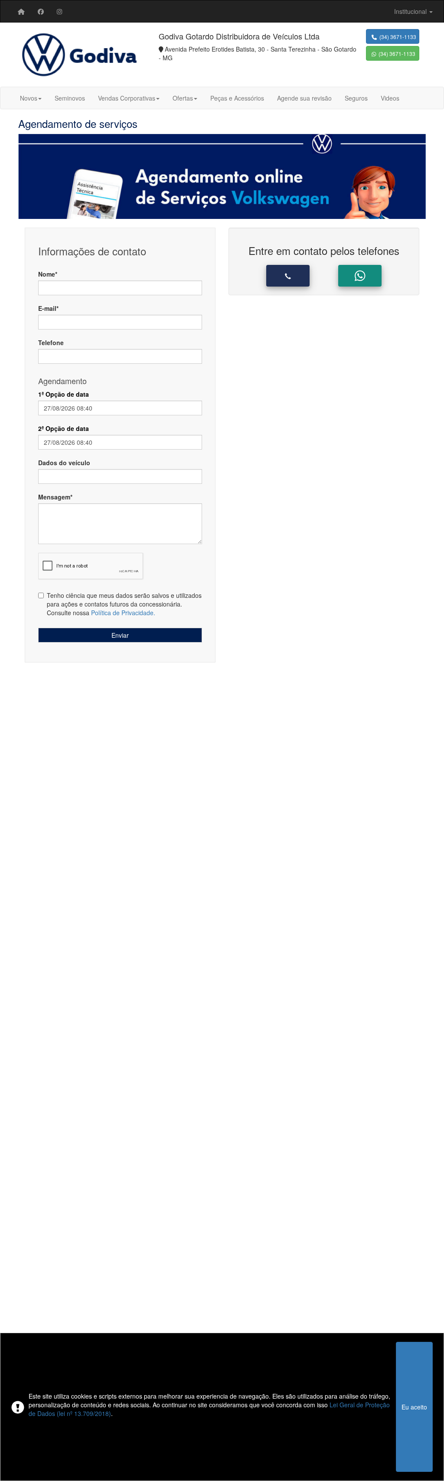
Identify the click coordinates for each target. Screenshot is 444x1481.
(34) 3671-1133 (396, 36)
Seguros (356, 98)
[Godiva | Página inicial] (21, 11)
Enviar (120, 635)
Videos (390, 98)
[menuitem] (21, 11)
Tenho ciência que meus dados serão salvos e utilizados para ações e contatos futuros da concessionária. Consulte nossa (124, 604)
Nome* (47, 274)
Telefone (51, 342)
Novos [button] (28, 98)
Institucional (411, 11)
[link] (40, 11)
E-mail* (48, 308)
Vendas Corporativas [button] (126, 98)
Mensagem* (55, 497)
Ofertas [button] (183, 98)
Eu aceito (414, 1407)
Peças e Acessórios (237, 98)
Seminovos (70, 98)
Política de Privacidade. (123, 612)
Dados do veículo (64, 462)
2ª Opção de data (63, 428)
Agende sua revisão (304, 98)
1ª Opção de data (63, 394)
